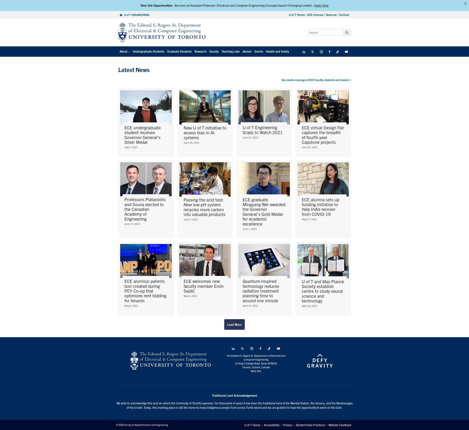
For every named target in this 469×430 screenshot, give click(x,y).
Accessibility (271, 425)
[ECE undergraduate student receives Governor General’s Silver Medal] (146, 122)
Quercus (331, 14)
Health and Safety (277, 51)
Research (200, 51)
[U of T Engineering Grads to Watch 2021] (264, 122)
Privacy (287, 425)
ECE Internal (315, 14)
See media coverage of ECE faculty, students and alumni (316, 80)
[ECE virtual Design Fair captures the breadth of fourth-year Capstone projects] (323, 122)
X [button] (465, 3)
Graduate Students (179, 51)
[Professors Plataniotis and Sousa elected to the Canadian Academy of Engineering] (146, 199)
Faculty (214, 51)
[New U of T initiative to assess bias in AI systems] (205, 122)
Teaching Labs (231, 51)
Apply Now (321, 5)
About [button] (124, 51)
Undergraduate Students (148, 51)
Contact (344, 14)
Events (258, 51)
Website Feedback (339, 425)
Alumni (247, 51)
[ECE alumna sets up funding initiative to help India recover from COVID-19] (323, 199)
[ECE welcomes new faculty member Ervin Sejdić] (205, 278)
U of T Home (297, 14)
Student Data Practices (310, 425)
